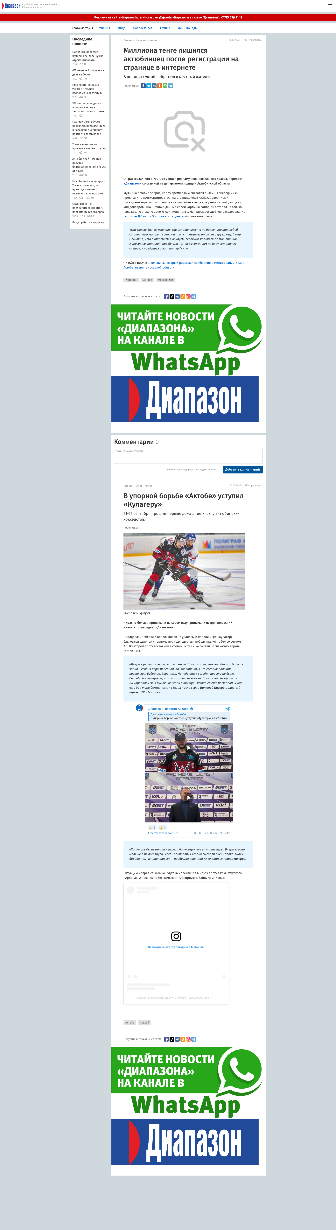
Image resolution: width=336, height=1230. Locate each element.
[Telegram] (170, 85)
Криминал (141, 40)
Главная (128, 40)
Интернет (131, 280)
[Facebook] (143, 85)
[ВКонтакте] (154, 85)
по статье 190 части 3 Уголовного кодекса (153, 216)
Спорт (139, 486)
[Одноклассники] (159, 85)
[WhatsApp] (165, 85)
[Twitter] (148, 85)
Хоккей (144, 1022)
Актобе (153, 40)
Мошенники (165, 280)
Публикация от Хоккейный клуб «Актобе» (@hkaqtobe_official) (174, 997)
